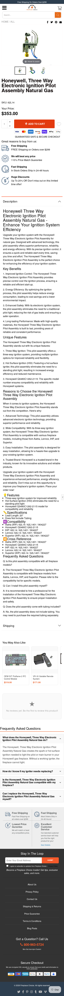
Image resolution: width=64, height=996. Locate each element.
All (12, 21)
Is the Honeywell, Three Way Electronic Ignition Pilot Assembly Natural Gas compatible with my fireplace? (29, 782)
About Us (32, 884)
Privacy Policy (53, 866)
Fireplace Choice (27, 985)
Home (5, 21)
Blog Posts (32, 928)
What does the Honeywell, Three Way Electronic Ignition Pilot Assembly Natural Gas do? (29, 739)
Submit (50, 860)
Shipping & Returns (32, 906)
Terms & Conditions (32, 920)
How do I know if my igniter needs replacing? (28, 771)
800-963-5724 (34, 944)
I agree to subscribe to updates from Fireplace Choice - (33, 866)
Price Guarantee (32, 913)
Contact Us (32, 899)
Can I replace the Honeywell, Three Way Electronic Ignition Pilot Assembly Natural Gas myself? (28, 796)
